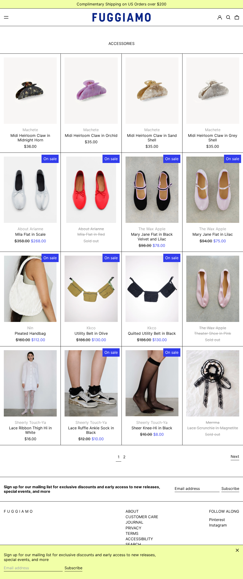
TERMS (132, 533)
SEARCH (133, 544)
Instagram (218, 525)
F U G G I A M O (18, 511)
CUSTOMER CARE (142, 516)
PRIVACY (133, 528)
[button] (228, 17)
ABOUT (132, 511)
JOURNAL (134, 522)
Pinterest (217, 519)
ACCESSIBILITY (139, 538)
